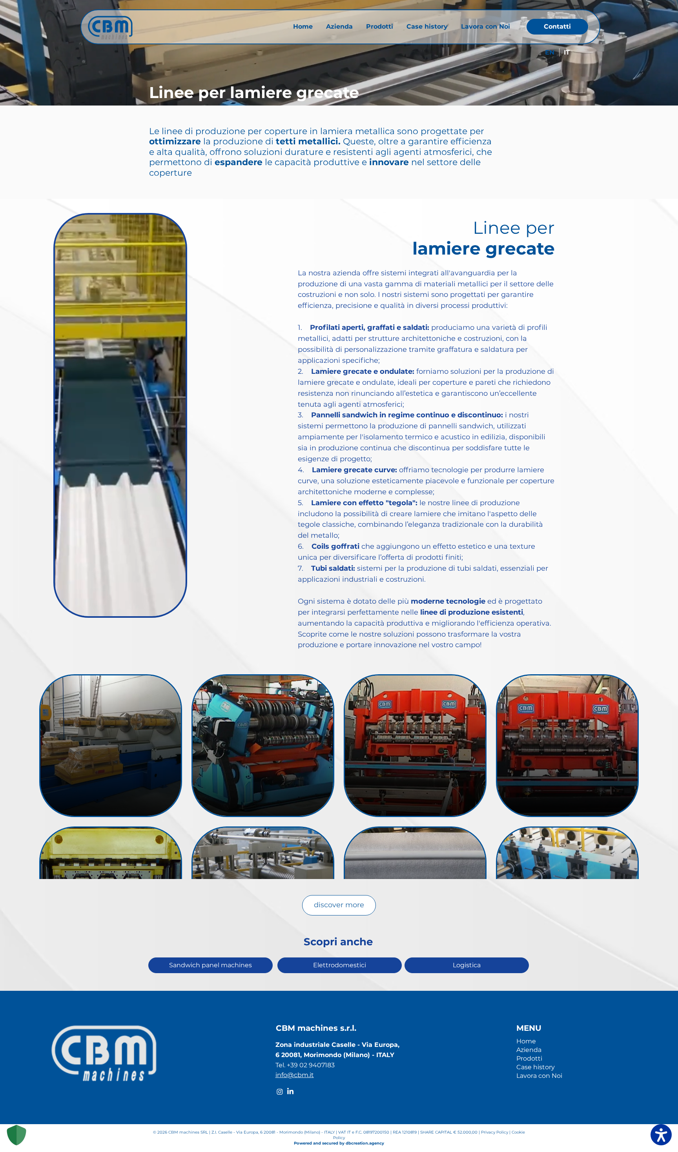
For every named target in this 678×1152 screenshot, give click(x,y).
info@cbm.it (294, 1075)
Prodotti (529, 1058)
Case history (535, 1067)
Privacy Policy (495, 1132)
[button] (176, 607)
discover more (339, 905)
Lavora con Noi (539, 1075)
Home (526, 1041)
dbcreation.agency (365, 1143)
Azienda (528, 1050)
